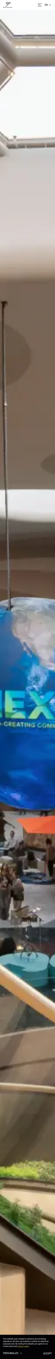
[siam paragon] (7, 5)
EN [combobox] (46, 4)
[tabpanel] (27, 684)
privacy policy (23, 1346)
